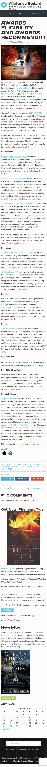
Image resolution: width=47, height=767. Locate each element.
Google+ (37, 478)
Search (35, 13)
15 (17, 720)
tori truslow (40, 467)
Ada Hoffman (30, 99)
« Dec (3, 729)
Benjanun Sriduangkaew (10, 398)
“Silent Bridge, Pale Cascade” (14, 156)
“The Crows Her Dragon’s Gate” (30, 427)
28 (11, 726)
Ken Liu (19, 99)
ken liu (39, 464)
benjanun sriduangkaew (25, 464)
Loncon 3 (6, 488)
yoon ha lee (7, 469)
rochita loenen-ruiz (10, 467)
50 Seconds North (26, 758)
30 (23, 726)
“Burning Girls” (8, 307)
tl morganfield (27, 467)
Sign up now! (9, 698)
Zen (27, 237)
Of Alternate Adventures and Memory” (17, 178)
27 (4, 726)
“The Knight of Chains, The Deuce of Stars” (19, 203)
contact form (19, 118)
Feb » (9, 729)
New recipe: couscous (36, 488)
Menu (11, 13)
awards (10, 464)
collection (8, 301)
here (19, 113)
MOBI (39, 113)
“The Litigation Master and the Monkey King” (19, 252)
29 (17, 726)
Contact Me (36, 749)
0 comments (29, 42)
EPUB (33, 113)
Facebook (22, 478)
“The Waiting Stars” (22, 88)
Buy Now (7, 610)
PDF (13, 116)
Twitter (7, 478)
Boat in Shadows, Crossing (13, 271)
